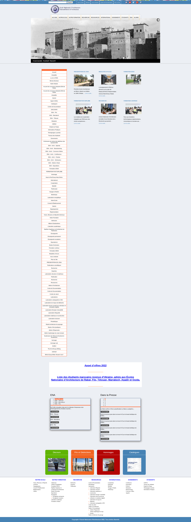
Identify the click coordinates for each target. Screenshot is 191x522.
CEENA (54, 124)
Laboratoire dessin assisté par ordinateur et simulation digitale (54, 306)
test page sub (54, 343)
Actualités (54, 75)
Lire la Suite (55, 411)
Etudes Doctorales (54, 245)
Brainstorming (129, 489)
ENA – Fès (54, 112)
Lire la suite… (89, 94)
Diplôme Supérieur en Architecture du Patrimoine (54, 230)
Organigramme (54, 209)
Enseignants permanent (54, 236)
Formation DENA (54, 251)
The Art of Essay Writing (54, 349)
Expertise (54, 271)
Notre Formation (74, 17)
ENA (131, 17)
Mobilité (54, 186)
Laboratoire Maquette (54, 313)
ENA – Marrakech (54, 115)
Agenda (128, 493)
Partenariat (54, 189)
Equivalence (54, 242)
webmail (54, 351)
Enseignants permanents (58, 496)
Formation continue (54, 248)
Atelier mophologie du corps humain (54, 333)
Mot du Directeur (54, 81)
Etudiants (125, 17)
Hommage (54, 174)
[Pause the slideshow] (154, 40)
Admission (54, 220)
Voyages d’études (54, 192)
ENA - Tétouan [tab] (59, 400)
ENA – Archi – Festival (54, 157)
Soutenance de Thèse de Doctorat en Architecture (54, 336)
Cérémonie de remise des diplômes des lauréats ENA (54, 142)
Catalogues (54, 104)
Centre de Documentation (106, 2)
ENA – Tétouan (54, 118)
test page (54, 340)
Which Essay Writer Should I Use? (54, 354)
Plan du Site (117, 2)
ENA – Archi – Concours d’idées (54, 151)
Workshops (54, 194)
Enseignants (54, 233)
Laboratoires (54, 297)
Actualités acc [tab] (59, 399)
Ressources (95, 17)
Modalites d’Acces (54, 253)
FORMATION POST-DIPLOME (54, 171)
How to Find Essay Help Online (54, 177)
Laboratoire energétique (54, 197)
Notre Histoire (54, 83)
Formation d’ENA (54, 168)
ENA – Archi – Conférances (54, 154)
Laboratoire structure (54, 318)
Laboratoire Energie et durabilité (54, 310)
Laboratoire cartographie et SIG (54, 300)
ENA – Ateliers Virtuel (54, 163)
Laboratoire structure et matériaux (54, 274)
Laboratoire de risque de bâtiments (54, 303)
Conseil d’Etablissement (54, 203)
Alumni (136, 17)
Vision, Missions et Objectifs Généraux (54, 215)
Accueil (54, 17)
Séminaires (128, 488)
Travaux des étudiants (54, 135)
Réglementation (54, 212)
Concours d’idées (130, 491)
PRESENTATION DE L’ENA (54, 262)
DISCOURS (54, 109)
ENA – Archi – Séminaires (54, 160)
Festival (128, 486)
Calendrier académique (54, 226)
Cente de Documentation (54, 288)
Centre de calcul (54, 294)
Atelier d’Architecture (54, 285)
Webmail (88, 2)
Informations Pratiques (54, 130)
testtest (54, 346)
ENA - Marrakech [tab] (60, 402)
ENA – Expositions (54, 166)
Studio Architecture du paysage (54, 324)
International (105, 17)
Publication (54, 277)
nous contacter (95, 2)
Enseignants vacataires (54, 239)
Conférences (129, 482)
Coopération (54, 183)
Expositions (128, 484)
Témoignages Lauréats (54, 132)
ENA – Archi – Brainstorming (54, 148)
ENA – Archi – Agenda (54, 145)
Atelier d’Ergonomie (54, 330)
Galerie (54, 206)
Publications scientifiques (54, 265)
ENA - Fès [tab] (58, 404)
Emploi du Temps (54, 127)
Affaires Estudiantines (54, 223)
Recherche (86, 17)
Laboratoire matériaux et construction (54, 315)
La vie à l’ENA (54, 78)
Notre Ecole (63, 17)
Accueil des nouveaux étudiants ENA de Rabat (54, 87)
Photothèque (54, 321)
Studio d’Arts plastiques (54, 327)
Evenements (116, 17)
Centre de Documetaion (54, 106)
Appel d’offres (80, 2)
